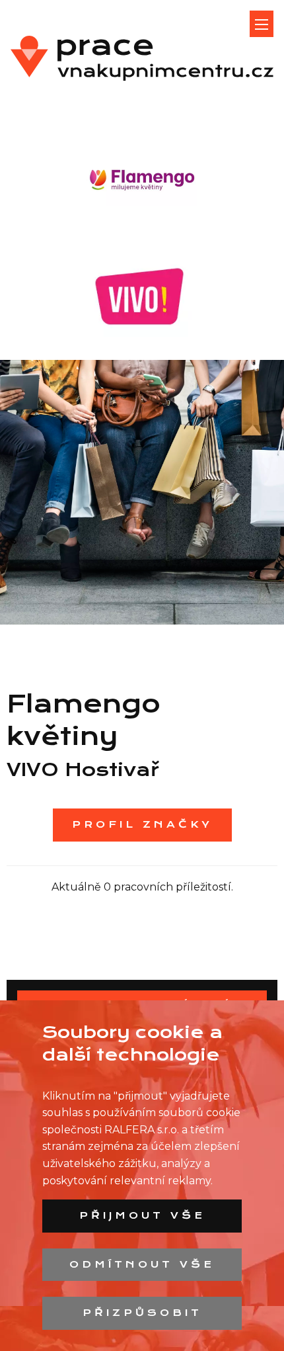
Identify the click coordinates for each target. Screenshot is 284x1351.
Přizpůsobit (142, 1313)
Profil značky (142, 824)
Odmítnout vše (142, 1264)
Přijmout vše (142, 1215)
